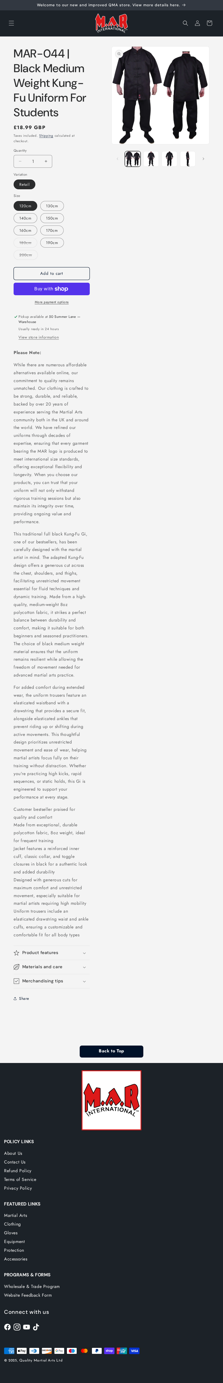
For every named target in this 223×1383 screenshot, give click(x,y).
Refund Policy (18, 1171)
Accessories (15, 1259)
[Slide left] (117, 159)
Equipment (14, 1241)
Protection (14, 1250)
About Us (13, 1153)
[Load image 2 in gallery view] (151, 159)
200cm (28, 256)
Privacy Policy (18, 1188)
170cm (52, 230)
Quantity (20, 150)
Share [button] (24, 998)
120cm (25, 206)
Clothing (12, 1224)
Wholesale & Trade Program (32, 1286)
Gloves (11, 1233)
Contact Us (15, 1162)
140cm (25, 218)
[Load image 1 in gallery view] (133, 159)
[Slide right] (203, 159)
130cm (52, 206)
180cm (28, 244)
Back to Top (111, 1051)
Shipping (46, 135)
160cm (25, 230)
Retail (24, 184)
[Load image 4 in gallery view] (188, 159)
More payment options (52, 302)
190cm (52, 242)
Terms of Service (20, 1179)
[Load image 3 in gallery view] (169, 159)
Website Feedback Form (28, 1295)
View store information (38, 337)
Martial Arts (15, 1215)
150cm (52, 218)
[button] (11, 23)
